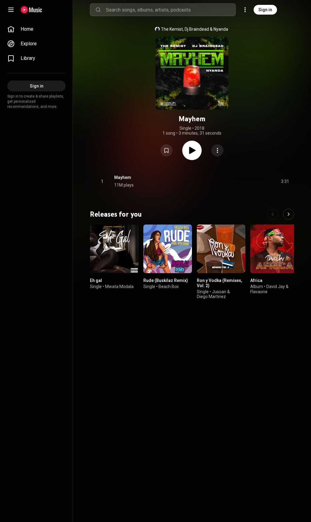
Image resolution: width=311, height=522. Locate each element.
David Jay (275, 286)
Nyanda (221, 29)
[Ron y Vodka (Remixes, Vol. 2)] (221, 249)
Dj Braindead (197, 29)
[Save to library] (166, 150)
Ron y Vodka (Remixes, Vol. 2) (219, 283)
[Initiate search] (98, 10)
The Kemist (172, 29)
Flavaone (259, 291)
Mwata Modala (119, 286)
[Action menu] (217, 150)
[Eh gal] (114, 249)
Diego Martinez (211, 296)
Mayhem (122, 177)
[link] (36, 29)
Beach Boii (169, 286)
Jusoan (219, 291)
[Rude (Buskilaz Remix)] (167, 249)
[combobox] (170, 10)
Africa (256, 280)
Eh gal (96, 280)
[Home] (31, 9)
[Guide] (11, 9)
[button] (166, 150)
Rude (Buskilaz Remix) (165, 280)
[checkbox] (285, 181)
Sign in (265, 9)
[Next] (288, 214)
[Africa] (274, 249)
